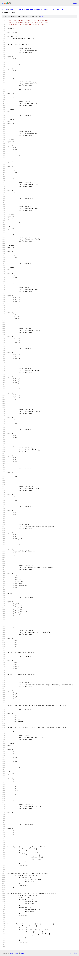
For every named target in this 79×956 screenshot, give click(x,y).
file (41, 17)
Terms (22, 953)
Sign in (75, 3)
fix (62, 9)
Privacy (17, 953)
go (3, 9)
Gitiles (11, 953)
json (75, 953)
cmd (57, 9)
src (53, 9)
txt (71, 953)
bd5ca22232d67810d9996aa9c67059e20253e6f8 (28, 9)
